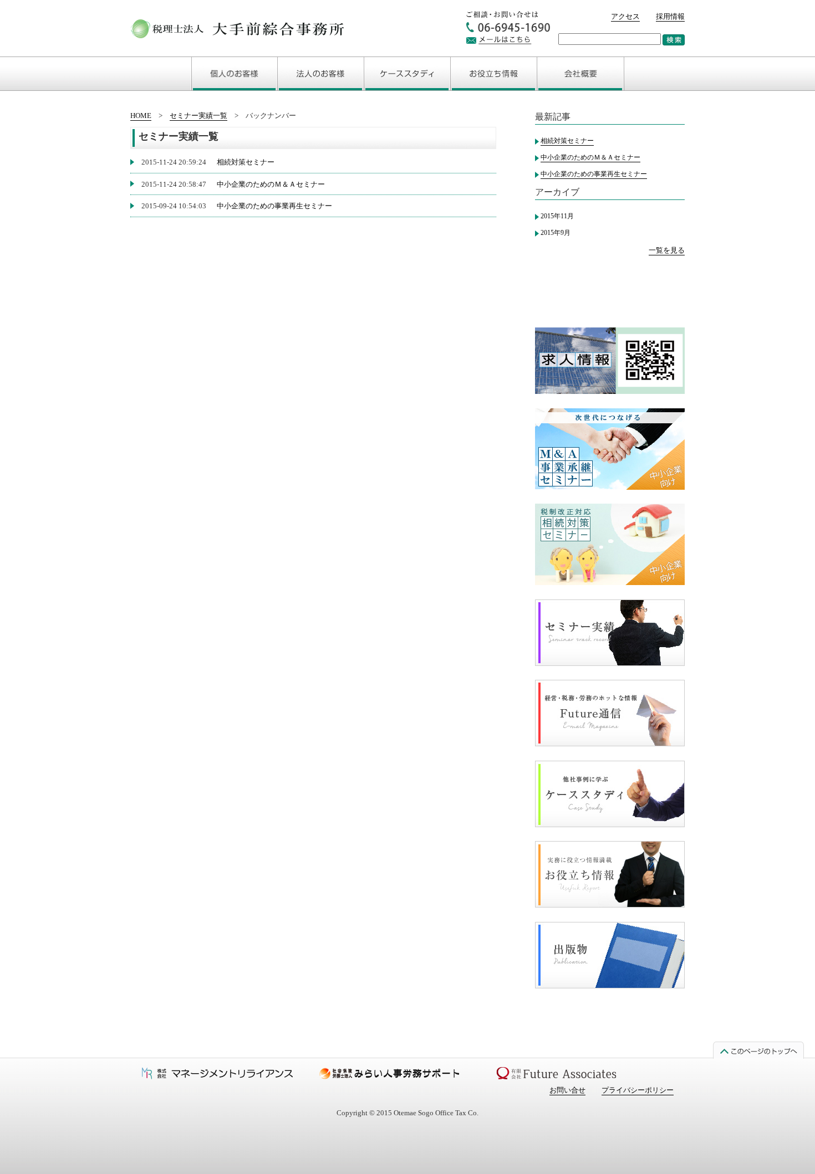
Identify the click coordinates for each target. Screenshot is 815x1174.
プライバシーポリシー (638, 1090)
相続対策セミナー (245, 162)
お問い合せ (567, 1090)
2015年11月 (557, 216)
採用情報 (670, 16)
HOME (140, 115)
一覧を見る (667, 250)
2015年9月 (555, 233)
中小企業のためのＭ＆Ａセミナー (271, 184)
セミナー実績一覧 (198, 115)
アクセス (625, 16)
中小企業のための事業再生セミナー (274, 206)
